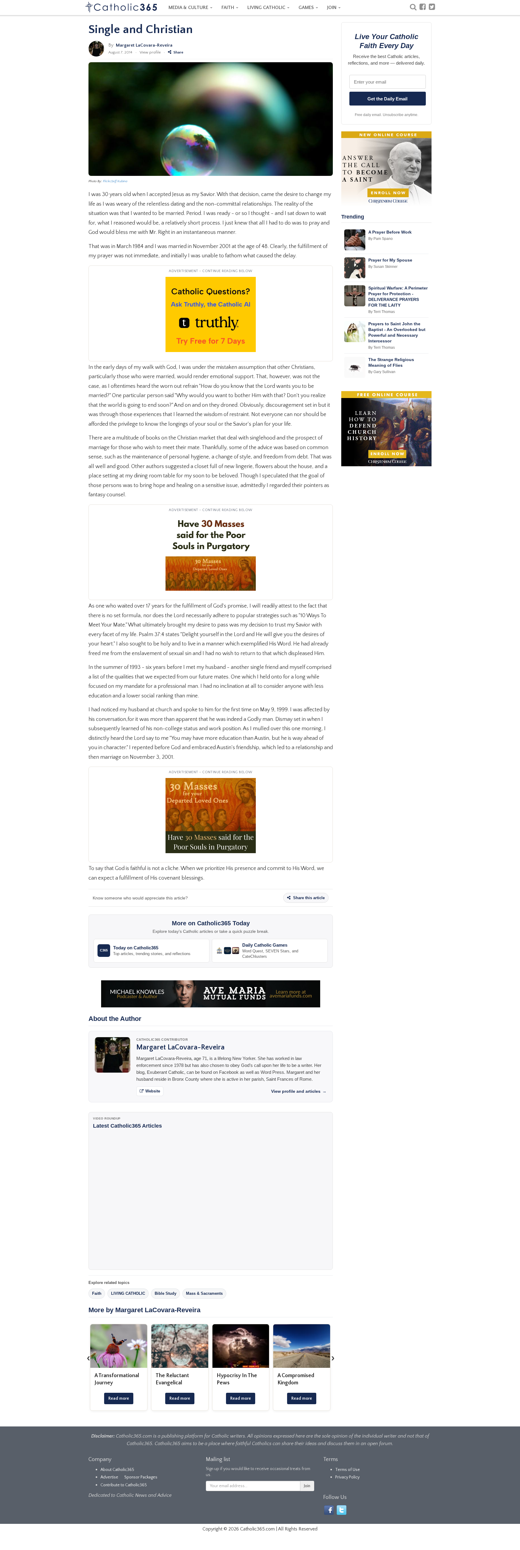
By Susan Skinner (383, 267)
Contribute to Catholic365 (124, 1485)
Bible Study (165, 1293)
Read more (118, 1398)
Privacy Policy (347, 1477)
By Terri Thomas (381, 312)
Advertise (109, 1477)
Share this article (308, 898)
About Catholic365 (117, 1469)
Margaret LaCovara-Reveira (144, 45)
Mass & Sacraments (204, 1293)
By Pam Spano (380, 239)
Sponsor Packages (140, 1477)
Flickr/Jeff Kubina (115, 181)
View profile (150, 52)
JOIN (332, 7)
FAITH (228, 7)
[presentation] (88, 1358)
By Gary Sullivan (381, 372)
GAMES (307, 7)
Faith (96, 1293)
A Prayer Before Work (390, 232)
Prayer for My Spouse (390, 260)
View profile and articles (299, 1091)
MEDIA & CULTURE (189, 7)
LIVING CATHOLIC (266, 7)
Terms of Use (347, 1469)
